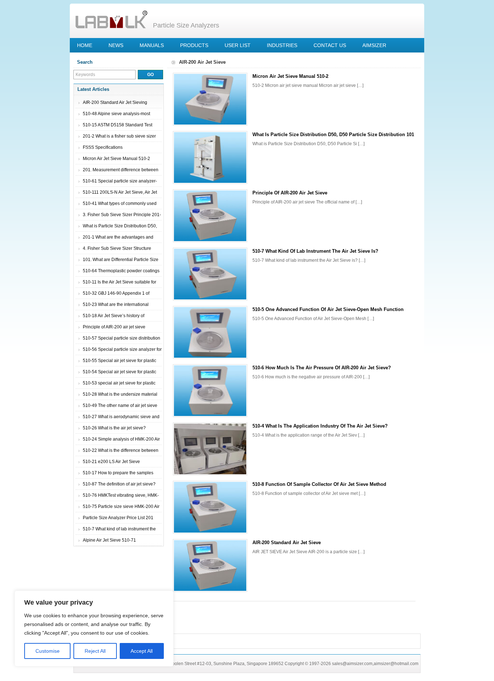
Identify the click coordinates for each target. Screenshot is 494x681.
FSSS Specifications (103, 147)
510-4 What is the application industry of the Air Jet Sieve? (320, 426)
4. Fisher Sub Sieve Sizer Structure (117, 248)
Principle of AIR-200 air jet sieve (114, 326)
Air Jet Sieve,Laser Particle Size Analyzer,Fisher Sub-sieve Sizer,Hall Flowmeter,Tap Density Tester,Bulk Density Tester (111, 20)
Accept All (142, 651)
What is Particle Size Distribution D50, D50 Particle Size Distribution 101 (333, 134)
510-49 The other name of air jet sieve (120, 405)
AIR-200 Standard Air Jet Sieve (286, 542)
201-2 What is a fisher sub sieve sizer (119, 136)
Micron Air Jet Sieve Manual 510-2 (116, 158)
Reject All (95, 651)
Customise (47, 651)
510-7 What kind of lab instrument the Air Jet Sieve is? (315, 251)
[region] (94, 628)
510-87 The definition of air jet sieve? (119, 484)
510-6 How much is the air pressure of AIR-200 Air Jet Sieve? (321, 367)
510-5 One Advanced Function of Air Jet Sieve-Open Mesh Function (328, 309)
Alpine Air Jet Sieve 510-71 (109, 540)
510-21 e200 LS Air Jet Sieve (111, 461)
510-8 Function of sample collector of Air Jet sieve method (319, 484)
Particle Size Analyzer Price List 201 (118, 517)
